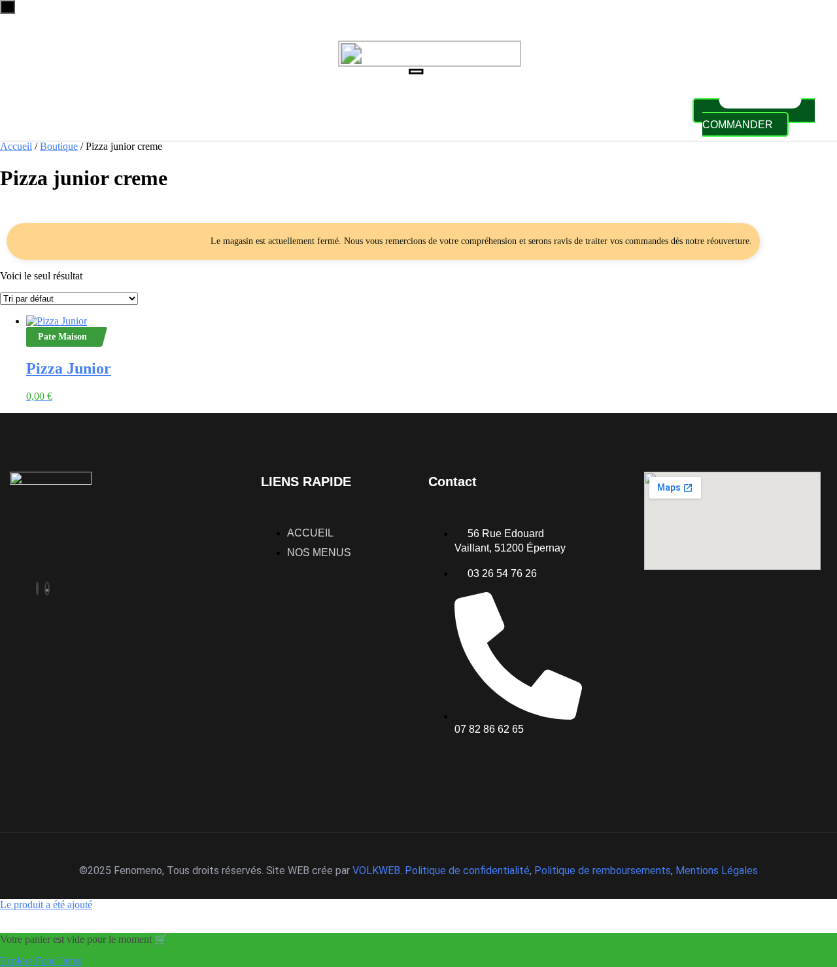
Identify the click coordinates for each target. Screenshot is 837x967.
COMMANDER (737, 124)
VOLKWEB (376, 870)
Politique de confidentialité (467, 870)
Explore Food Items (41, 960)
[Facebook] (37, 588)
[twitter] (47, 588)
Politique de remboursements (602, 870)
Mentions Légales (716, 870)
